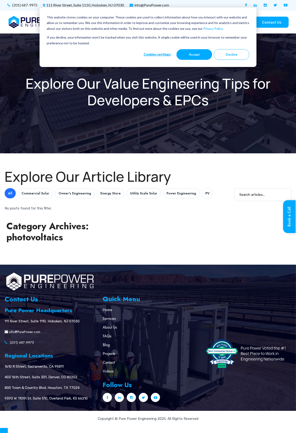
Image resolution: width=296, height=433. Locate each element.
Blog (106, 345)
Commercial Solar (35, 193)
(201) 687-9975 (24, 5)
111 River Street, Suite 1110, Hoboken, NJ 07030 (85, 5)
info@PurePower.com (151, 5)
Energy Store (110, 193)
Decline (231, 54)
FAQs (107, 336)
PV (207, 193)
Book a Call (289, 217)
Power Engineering (181, 193)
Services (109, 318)
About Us (110, 327)
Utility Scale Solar (143, 193)
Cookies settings (157, 54)
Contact (109, 362)
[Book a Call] (4, 430)
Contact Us (271, 22)
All (10, 193)
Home (107, 309)
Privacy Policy (213, 28)
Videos (108, 371)
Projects (109, 353)
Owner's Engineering (75, 193)
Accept (194, 54)
